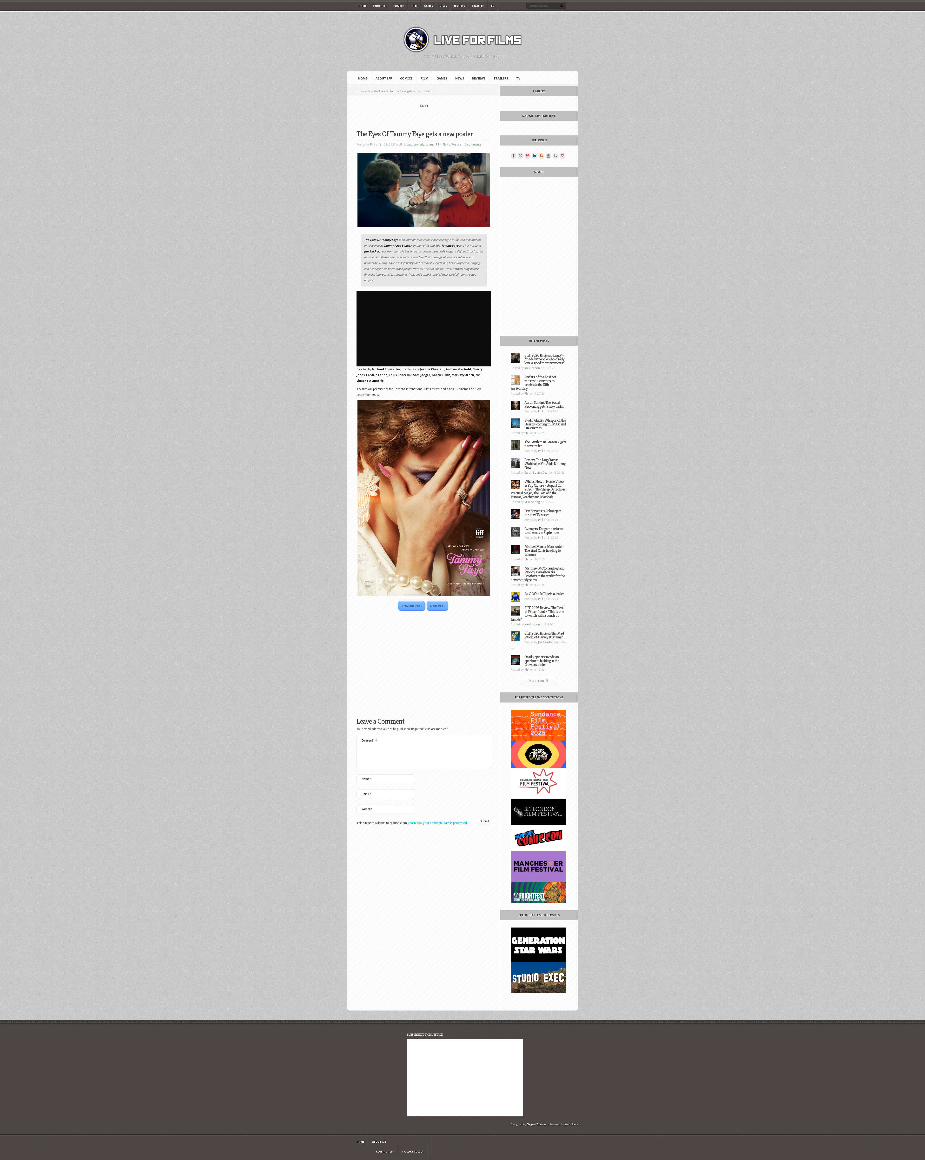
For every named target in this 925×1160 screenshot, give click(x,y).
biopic (408, 144)
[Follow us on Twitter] (520, 156)
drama (430, 144)
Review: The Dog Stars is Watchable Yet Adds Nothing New (544, 463)
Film (414, 6)
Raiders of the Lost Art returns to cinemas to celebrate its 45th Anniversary (533, 382)
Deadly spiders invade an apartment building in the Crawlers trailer (541, 660)
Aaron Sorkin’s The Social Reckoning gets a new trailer (544, 404)
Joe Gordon (532, 368)
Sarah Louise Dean (536, 472)
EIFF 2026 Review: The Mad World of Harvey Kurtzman (544, 635)
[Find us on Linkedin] (534, 156)
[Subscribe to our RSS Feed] (541, 156)
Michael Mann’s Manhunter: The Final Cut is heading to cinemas (543, 550)
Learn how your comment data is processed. (438, 823)
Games (428, 6)
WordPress (571, 1124)
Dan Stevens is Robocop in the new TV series (542, 512)
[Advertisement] (423, 116)
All (368, 91)
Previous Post (412, 606)
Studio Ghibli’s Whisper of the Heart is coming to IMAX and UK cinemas (545, 424)
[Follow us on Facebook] (513, 156)
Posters (456, 144)
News (443, 6)
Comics (398, 6)
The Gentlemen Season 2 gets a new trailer (545, 443)
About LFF (380, 6)
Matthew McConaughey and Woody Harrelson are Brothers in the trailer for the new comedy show (538, 574)
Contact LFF (385, 1151)
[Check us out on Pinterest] (527, 156)
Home (362, 6)
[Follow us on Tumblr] (555, 156)
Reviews (459, 6)
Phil (372, 144)
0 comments (473, 144)
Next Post (437, 606)
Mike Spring (532, 502)
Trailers (477, 6)
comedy (419, 144)
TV (492, 6)
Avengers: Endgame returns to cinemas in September (543, 530)
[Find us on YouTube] (548, 156)
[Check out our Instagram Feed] (562, 156)
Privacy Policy (413, 1151)
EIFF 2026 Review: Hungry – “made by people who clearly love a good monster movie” (544, 359)
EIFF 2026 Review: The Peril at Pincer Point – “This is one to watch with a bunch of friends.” (537, 613)
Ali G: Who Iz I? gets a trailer (544, 593)
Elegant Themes (537, 1124)
